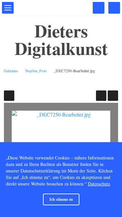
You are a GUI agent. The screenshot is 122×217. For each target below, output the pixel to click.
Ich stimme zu (61, 199)
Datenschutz (99, 184)
